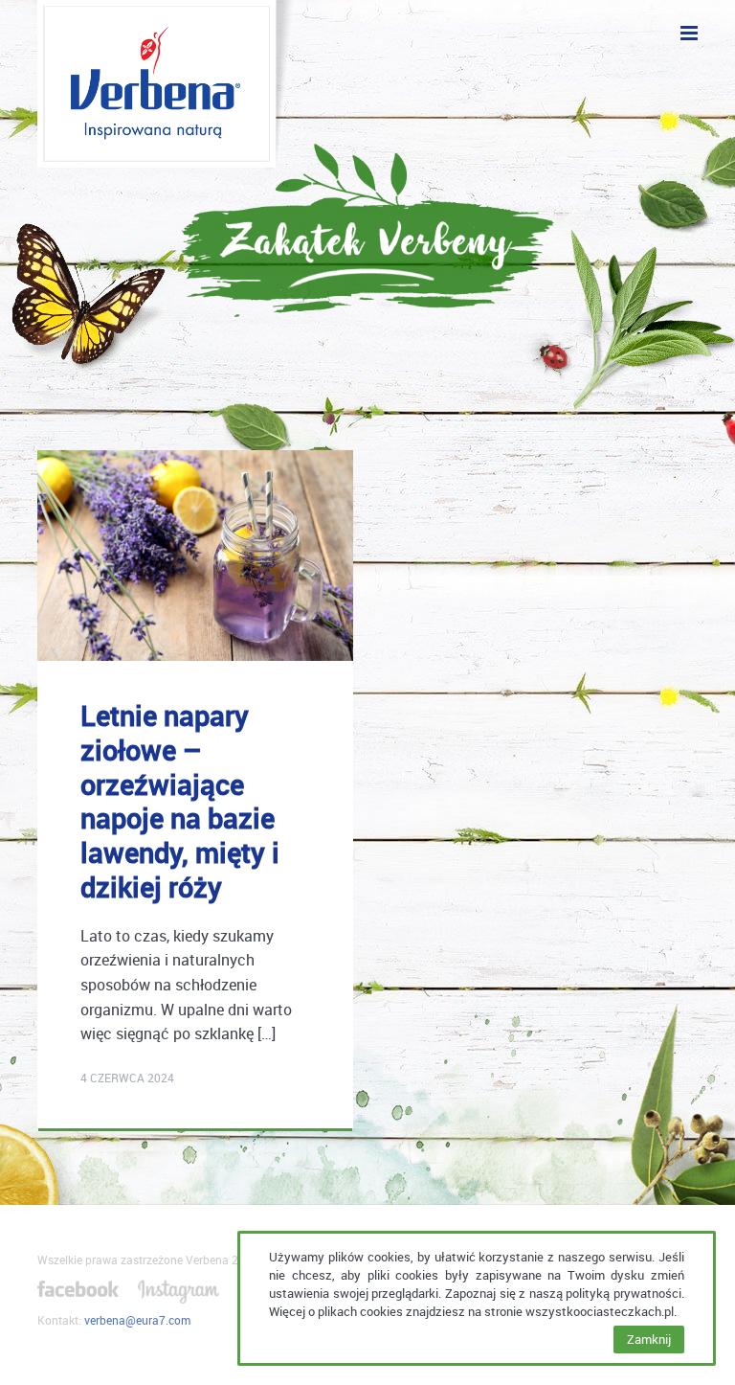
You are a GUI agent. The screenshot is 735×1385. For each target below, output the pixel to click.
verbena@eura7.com (137, 1320)
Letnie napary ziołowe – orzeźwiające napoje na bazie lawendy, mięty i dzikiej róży (179, 800)
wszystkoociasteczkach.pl (599, 1311)
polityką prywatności (623, 1293)
